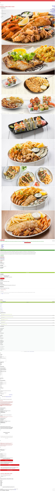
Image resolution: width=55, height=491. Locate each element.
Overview (3, 244)
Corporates (53, 6)
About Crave (53, 5)
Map (2, 245)
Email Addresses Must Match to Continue (7, 459)
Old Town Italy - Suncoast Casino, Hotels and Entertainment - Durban (7, 316)
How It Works (53, 8)
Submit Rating (7, 490)
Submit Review (3, 490)
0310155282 (1, 260)
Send (2, 378)
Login (54, 0)
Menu (2, 247)
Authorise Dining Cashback (27, 242)
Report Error (1, 343)
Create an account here (8, 396)
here (2, 293)
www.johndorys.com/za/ (2, 258)
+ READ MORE (2, 255)
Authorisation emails (2, 328)
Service (1, 483)
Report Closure (1, 342)
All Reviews (3, 301)
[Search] (28, 17)
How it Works (53, 14)
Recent (1, 301)
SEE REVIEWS (27, 272)
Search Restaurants (52, 9)
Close (1, 364)
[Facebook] (0, 350)
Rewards (3, 246)
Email (1, 357)
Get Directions (2, 278)
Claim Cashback (53, 10)
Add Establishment (2, 341)
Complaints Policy (25, 351)
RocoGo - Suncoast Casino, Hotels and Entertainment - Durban (6, 314)
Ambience (1, 482)
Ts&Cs (15, 489)
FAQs (54, 15)
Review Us (53, 301)
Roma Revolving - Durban (3, 321)
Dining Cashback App (52, 11)
